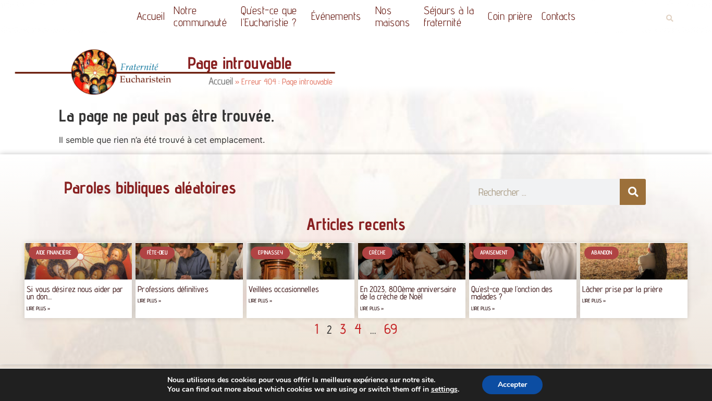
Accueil (151, 15)
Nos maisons (392, 16)
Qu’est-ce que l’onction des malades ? (512, 292)
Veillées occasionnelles (283, 289)
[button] (669, 18)
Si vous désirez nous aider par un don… (75, 292)
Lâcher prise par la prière (622, 289)
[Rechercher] (633, 192)
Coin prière (510, 15)
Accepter (512, 385)
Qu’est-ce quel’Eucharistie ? (269, 16)
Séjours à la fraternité (449, 16)
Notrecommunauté (200, 16)
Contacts (559, 15)
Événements (336, 15)
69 (390, 328)
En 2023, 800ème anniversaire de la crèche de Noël (408, 292)
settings (444, 389)
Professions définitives (173, 289)
